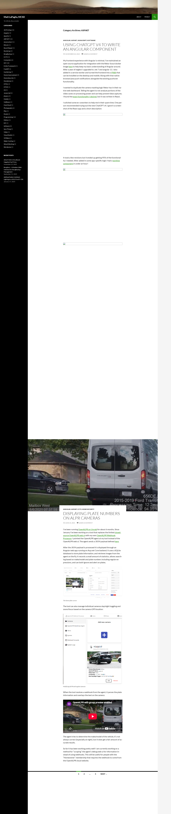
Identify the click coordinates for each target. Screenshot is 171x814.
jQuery (6, 96)
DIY (5, 63)
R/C (5, 123)
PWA (114, 72)
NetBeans (7, 102)
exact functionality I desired (85, 96)
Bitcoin (6, 45)
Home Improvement (10, 75)
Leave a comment (90, 54)
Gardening (7, 72)
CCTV (79, 509)
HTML (6, 84)
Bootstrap (7, 51)
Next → (104, 774)
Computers (7, 60)
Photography (8, 108)
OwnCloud (7, 105)
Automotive (8, 42)
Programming (8, 117)
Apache (6, 36)
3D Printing (7, 30)
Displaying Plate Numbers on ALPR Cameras (91, 516)
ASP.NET (74, 40)
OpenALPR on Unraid (87, 529)
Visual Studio (8, 135)
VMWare (7, 138)
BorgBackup (8, 54)
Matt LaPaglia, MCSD (14, 17)
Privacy (147, 17)
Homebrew (7, 81)
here (70, 66)
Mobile (6, 99)
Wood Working (9, 144)
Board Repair (8, 48)
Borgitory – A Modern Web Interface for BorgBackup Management (13, 169)
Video (6, 132)
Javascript (82, 40)
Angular (66, 40)
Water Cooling (8, 141)
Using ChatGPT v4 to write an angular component (92, 47)
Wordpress (7, 147)
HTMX (6, 87)
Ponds (6, 114)
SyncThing (7, 129)
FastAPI (6, 69)
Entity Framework (10, 66)
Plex (5, 111)
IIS (5, 90)
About (139, 17)
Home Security (88, 509)
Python (6, 120)
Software (91, 40)
